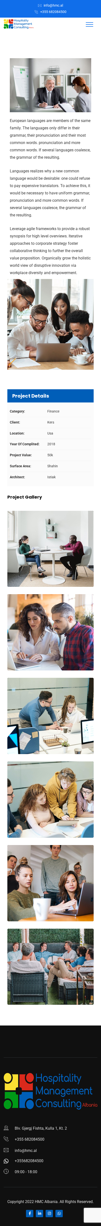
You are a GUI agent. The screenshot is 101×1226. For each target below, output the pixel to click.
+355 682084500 (53, 12)
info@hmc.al (53, 5)
